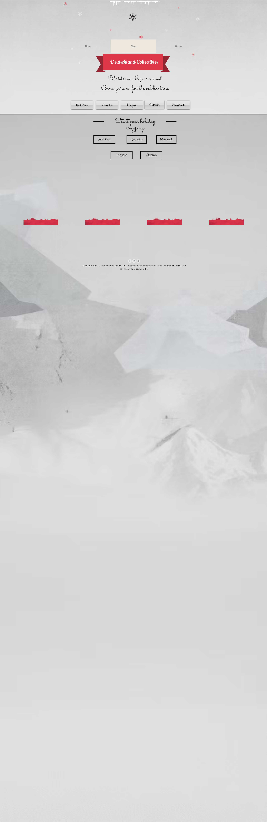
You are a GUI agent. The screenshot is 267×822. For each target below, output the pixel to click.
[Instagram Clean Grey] (138, 261)
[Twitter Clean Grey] (134, 261)
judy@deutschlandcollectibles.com (144, 265)
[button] (167, 39)
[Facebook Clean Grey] (130, 261)
